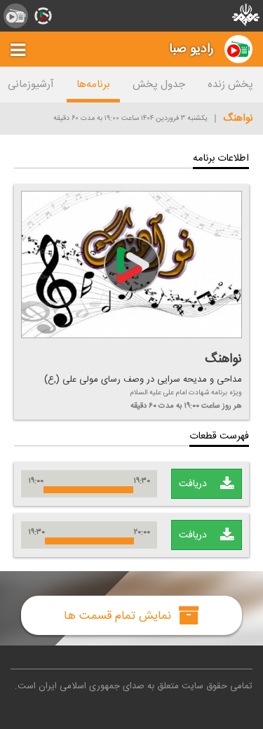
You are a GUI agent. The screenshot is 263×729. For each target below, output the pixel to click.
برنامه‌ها (93, 84)
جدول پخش (159, 84)
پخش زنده (230, 84)
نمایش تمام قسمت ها (119, 615)
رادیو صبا (191, 49)
